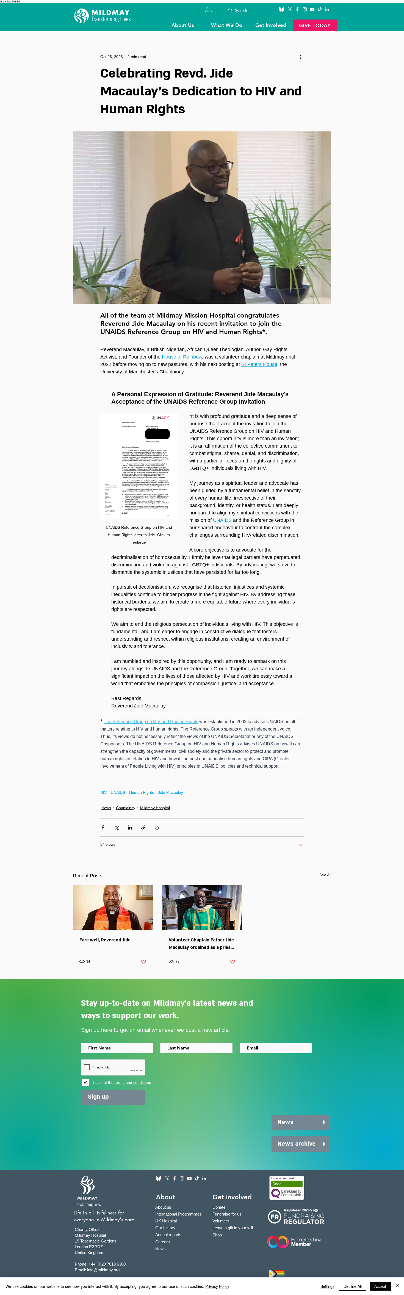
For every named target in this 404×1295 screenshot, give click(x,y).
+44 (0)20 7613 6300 (107, 1264)
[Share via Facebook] (103, 827)
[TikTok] (319, 9)
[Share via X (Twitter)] (116, 827)
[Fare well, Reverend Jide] (113, 907)
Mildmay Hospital (155, 808)
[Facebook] (297, 9)
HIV (103, 792)
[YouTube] (312, 9)
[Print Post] (156, 827)
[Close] (397, 1286)
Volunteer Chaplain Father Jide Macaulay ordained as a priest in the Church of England (201, 944)
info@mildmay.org (103, 1270)
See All (325, 875)
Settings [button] (327, 1286)
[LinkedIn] (327, 9)
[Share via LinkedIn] (129, 827)
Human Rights (141, 792)
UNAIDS (118, 792)
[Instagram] (305, 9)
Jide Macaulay (170, 792)
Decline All (353, 1286)
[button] (210, 9)
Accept (380, 1286)
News (106, 808)
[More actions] (300, 56)
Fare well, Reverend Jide (105, 940)
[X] (290, 9)
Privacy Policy (217, 1286)
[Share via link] (143, 827)
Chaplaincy (125, 808)
